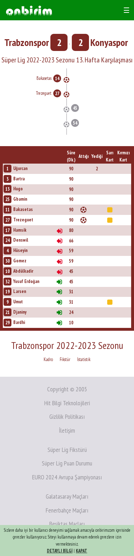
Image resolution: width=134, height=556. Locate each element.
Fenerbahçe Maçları (67, 510)
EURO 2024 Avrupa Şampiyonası (67, 477)
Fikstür (65, 359)
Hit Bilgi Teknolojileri (67, 403)
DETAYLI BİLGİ (60, 551)
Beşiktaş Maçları (67, 524)
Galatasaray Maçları (67, 496)
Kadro (48, 359)
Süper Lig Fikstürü (67, 450)
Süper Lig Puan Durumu (67, 463)
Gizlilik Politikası (67, 416)
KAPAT (81, 551)
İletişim (67, 430)
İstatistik (83, 359)
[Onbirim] (29, 10)
